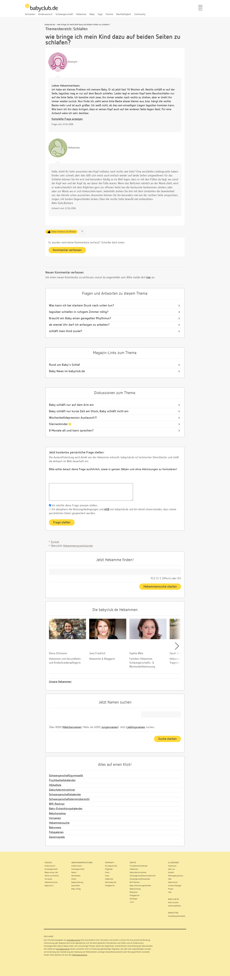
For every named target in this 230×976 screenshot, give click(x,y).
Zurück (55, 542)
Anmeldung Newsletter (176, 916)
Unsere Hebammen (60, 681)
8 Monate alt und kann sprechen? (71, 430)
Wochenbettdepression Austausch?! (73, 417)
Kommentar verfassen (67, 250)
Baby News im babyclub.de (67, 371)
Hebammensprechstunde (78, 546)
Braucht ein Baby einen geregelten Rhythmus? (80, 318)
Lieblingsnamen (135, 727)
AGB (106, 509)
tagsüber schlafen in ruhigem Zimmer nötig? (78, 311)
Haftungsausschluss (79, 955)
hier (148, 277)
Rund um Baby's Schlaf (64, 364)
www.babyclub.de (73, 940)
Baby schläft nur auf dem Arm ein (71, 404)
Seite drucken (173, 903)
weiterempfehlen (174, 906)
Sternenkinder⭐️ (60, 424)
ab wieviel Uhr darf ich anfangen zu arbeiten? (79, 324)
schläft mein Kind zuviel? (65, 331)
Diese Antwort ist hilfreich (63, 232)
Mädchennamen (72, 727)
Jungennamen (109, 727)
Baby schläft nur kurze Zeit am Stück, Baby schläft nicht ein (88, 411)
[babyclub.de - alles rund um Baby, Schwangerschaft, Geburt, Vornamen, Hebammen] (41, 9)
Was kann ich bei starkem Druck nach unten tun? (81, 305)
